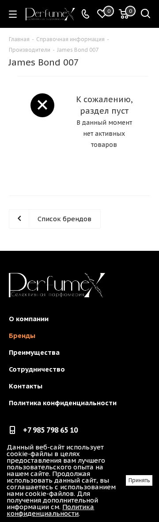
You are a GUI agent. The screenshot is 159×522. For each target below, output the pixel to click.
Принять (139, 480)
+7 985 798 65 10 (50, 430)
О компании (29, 319)
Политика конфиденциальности (63, 403)
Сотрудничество (37, 369)
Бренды (22, 335)
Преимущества (34, 352)
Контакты (25, 386)
